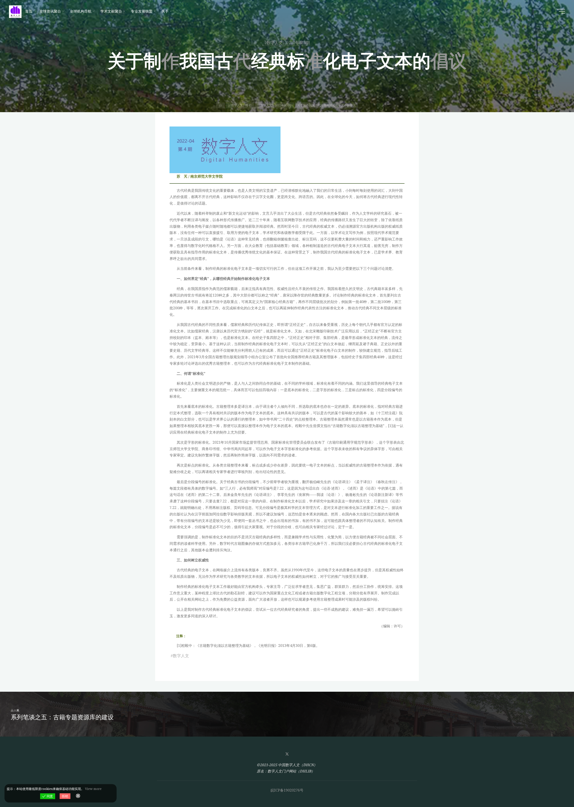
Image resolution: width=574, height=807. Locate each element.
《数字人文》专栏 (240, 105)
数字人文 (181, 655)
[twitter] (287, 754)
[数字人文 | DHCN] (15, 11)
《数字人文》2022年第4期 (286, 42)
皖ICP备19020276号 (287, 790)
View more (93, 789)
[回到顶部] (556, 789)
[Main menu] (561, 11)
